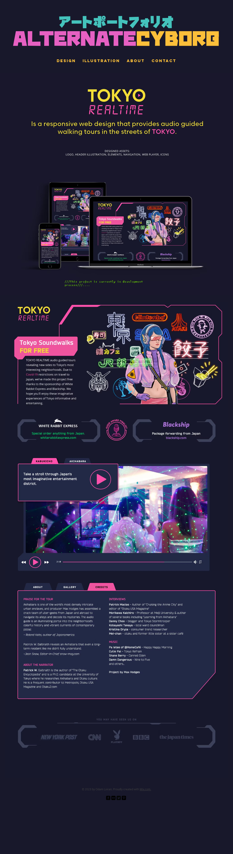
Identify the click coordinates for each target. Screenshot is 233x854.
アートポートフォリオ (116, 23)
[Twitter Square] (118, 798)
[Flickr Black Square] (113, 798)
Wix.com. (145, 789)
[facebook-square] (108, 798)
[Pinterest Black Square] (124, 798)
